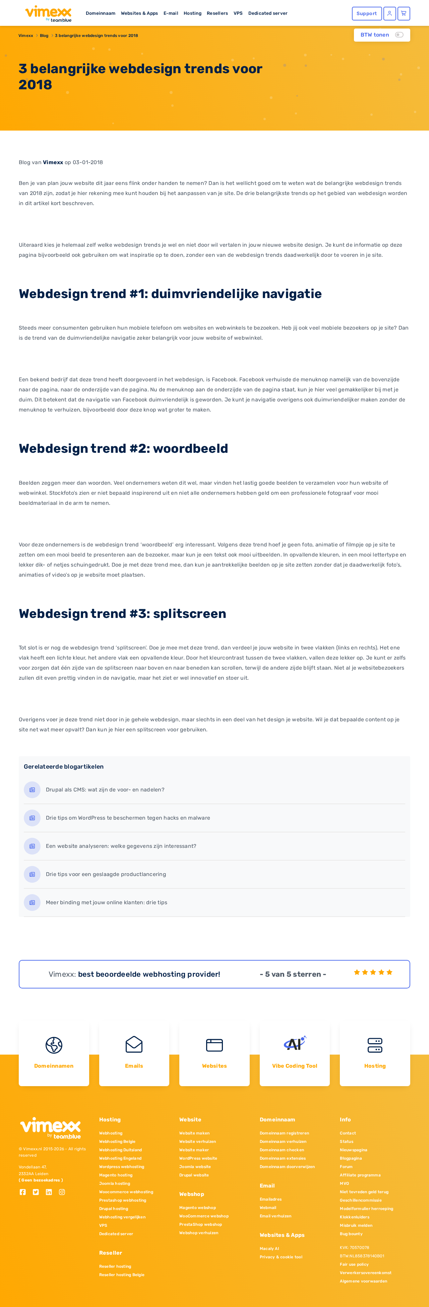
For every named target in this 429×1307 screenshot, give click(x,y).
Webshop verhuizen (198, 1232)
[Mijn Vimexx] (389, 13)
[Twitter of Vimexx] (38, 1193)
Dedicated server (268, 13)
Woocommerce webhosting (126, 1192)
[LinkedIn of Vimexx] (51, 1193)
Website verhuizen (197, 1141)
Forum (346, 1166)
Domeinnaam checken (282, 1150)
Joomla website (195, 1166)
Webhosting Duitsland (120, 1150)
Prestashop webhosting (122, 1200)
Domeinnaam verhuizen (283, 1141)
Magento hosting (116, 1175)
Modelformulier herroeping (366, 1208)
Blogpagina (351, 1158)
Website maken (194, 1133)
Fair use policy (354, 1264)
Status (346, 1141)
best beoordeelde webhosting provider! (149, 974)
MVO (344, 1183)
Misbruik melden (356, 1225)
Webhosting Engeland (120, 1158)
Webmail (268, 1207)
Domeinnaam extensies (283, 1158)
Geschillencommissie (361, 1200)
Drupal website (194, 1175)
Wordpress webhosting (121, 1166)
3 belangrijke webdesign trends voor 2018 (96, 35)
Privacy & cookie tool (281, 1257)
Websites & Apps (139, 13)
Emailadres (271, 1199)
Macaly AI (269, 1248)
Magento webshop (197, 1207)
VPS (238, 13)
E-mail (171, 13)
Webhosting (110, 1133)
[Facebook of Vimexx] (25, 1193)
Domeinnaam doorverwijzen (287, 1166)
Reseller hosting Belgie (122, 1274)
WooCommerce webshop (204, 1216)
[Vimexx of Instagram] (64, 1193)
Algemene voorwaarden (363, 1281)
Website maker (194, 1150)
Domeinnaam (100, 13)
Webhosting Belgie (117, 1141)
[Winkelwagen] (403, 13)
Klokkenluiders (354, 1217)
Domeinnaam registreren (284, 1133)
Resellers (217, 13)
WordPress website (198, 1158)
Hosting (192, 13)
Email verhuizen (276, 1216)
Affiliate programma (360, 1175)
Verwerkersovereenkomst (365, 1272)
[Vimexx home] (45, 11)
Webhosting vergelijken (122, 1217)
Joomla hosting (114, 1183)
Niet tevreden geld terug (364, 1192)
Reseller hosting (115, 1266)
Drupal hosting (113, 1208)
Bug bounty (351, 1233)
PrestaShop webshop (200, 1224)
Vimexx (25, 35)
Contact (348, 1133)
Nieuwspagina (353, 1150)
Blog (44, 35)
